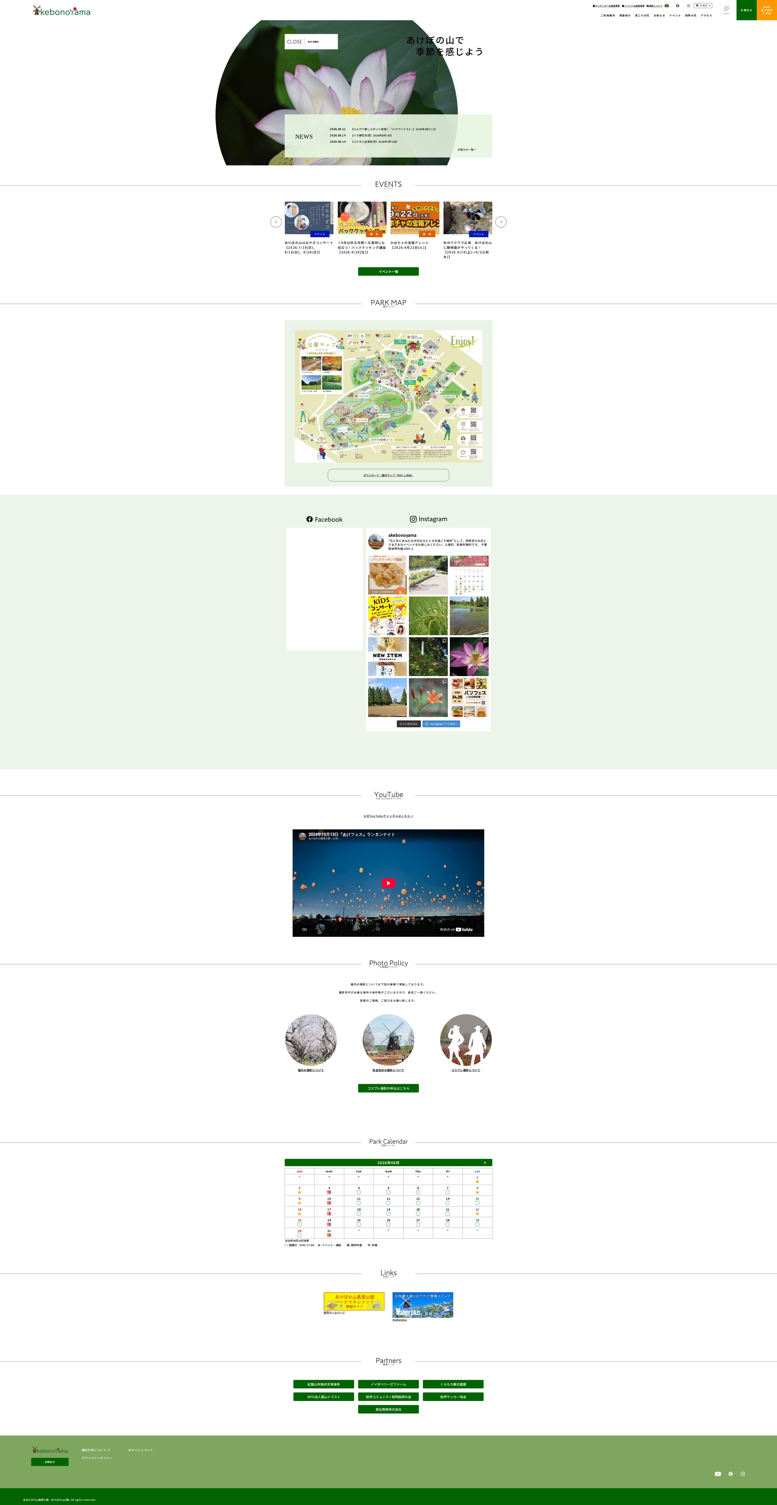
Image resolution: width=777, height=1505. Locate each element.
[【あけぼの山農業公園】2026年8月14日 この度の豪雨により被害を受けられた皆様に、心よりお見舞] (469, 616)
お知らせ (660, 15)
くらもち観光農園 (453, 1384)
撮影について (655, 5)
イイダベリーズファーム (388, 1384)
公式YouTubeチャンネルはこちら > (388, 816)
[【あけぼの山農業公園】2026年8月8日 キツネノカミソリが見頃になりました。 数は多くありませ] (428, 656)
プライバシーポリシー (97, 1458)
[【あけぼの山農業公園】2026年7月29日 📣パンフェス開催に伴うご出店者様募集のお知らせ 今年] (469, 697)
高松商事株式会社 (388, 1409)
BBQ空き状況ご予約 (767, 10)
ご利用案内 (608, 15)
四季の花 (691, 15)
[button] (276, 222)
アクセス (706, 15)
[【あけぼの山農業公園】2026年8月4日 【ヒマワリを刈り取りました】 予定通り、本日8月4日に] (387, 697)
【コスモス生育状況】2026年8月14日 (374, 142)
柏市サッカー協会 (453, 1396)
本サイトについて (140, 1450)
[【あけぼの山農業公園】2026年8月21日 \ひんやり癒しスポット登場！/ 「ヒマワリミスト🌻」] (428, 575)
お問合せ (747, 10)
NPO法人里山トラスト (323, 1396)
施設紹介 (625, 15)
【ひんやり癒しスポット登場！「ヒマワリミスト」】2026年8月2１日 (393, 129)
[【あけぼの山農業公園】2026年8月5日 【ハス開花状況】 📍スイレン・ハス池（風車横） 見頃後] (469, 656)
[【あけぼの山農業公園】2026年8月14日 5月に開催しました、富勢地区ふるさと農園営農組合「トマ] (428, 616)
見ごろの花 (642, 15)
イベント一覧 (388, 271)
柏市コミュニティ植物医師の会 (388, 1396)
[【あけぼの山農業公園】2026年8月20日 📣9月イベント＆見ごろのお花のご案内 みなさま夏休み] (469, 575)
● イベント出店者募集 (633, 5)
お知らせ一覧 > (467, 149)
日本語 (703, 5)
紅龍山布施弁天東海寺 (324, 1384)
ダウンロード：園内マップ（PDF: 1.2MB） (388, 475)
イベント (675, 15)
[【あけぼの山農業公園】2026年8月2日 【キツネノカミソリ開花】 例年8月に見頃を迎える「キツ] (428, 697)
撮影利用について (94, 1450)
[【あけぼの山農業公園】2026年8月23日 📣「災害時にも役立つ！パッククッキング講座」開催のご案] (387, 575)
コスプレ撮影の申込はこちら (388, 1088)
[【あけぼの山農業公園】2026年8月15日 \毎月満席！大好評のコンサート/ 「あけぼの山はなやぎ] (387, 616)
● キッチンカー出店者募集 (606, 5)
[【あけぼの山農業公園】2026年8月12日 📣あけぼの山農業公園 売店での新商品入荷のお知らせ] (387, 656)
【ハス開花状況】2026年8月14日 (371, 135)
